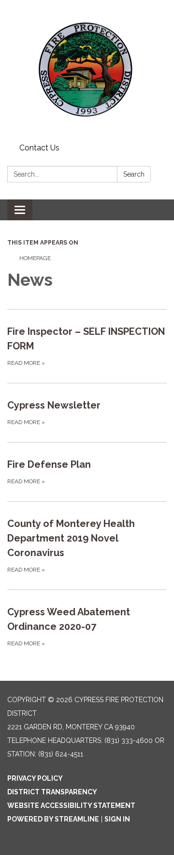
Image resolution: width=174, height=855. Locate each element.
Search (134, 174)
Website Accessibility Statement (71, 805)
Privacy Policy (35, 778)
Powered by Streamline (53, 819)
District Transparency (52, 792)
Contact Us (39, 147)
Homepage (35, 258)
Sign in (117, 819)
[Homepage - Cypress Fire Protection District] (87, 70)
